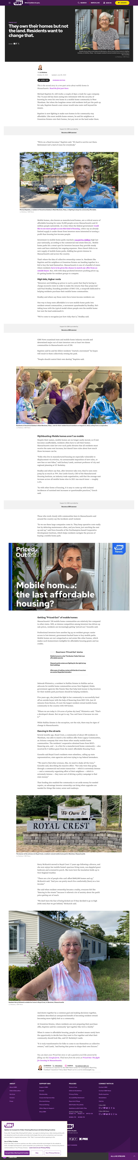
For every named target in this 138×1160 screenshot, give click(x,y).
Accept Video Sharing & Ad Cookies (17, 1153)
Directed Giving (44, 1101)
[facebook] (111, 1108)
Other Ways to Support (46, 1108)
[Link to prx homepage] (83, 1139)
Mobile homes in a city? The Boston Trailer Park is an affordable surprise (67, 657)
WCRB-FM (81, 1117)
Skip (36, 1153)
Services (12, 1094)
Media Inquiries (104, 1094)
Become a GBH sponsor (69, 132)
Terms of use (73, 1087)
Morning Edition (59, 80)
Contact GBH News (105, 1091)
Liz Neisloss (43, 72)
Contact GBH (103, 1087)
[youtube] (104, 1108)
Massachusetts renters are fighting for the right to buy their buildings (68, 664)
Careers (12, 1098)
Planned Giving (44, 1105)
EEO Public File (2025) (76, 1105)
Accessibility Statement (76, 1098)
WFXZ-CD (89, 1113)
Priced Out (13, 22)
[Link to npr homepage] (73, 1139)
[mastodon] (109, 1114)
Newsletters (102, 1098)
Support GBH (43, 1087)
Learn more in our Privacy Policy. (39, 1148)
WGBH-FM (72, 1117)
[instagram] (100, 1108)
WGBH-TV (72, 1113)
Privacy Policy (73, 1094)
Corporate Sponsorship (46, 1098)
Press (11, 1101)
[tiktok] (102, 1108)
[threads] (109, 1108)
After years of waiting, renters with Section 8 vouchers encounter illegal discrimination (68, 671)
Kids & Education (15, 1091)
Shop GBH (42, 1112)
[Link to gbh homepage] (18, 3)
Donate (124, 3)
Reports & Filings (74, 1101)
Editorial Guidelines (75, 1091)
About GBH (13, 1087)
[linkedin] (114, 1108)
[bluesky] (107, 1108)
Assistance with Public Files (78, 1108)
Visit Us (101, 1101)
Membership (43, 1094)
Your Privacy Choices (69, 1145)
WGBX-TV (81, 1113)
